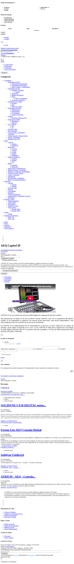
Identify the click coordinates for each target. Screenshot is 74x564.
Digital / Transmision (17, 114)
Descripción (7, 277)
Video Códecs (12, 207)
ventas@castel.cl (9, 546)
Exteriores (14, 165)
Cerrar (3, 32)
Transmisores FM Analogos (19, 84)
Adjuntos (7, 281)
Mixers (10, 163)
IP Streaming (11, 204)
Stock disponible (5, 255)
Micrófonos (11, 147)
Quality (6, 342)
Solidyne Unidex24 (12, 454)
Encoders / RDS (12, 129)
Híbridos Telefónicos (14, 157)
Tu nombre (62, 349)
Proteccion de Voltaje (14, 119)
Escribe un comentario (15, 250)
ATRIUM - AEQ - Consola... (18, 476)
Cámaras (14, 150)
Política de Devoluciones (11, 526)
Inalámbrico (15, 155)
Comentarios (8, 278)
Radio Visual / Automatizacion (16, 168)
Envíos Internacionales (10, 529)
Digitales (14, 160)
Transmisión (7, 80)
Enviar (3, 357)
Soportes (14, 184)
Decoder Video (16, 211)
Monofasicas (15, 121)
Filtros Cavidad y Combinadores (21, 87)
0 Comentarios (5, 250)
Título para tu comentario (8, 349)
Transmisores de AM (14, 88)
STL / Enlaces (12, 124)
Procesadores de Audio (14, 108)
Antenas (17, 92)
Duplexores (15, 93)
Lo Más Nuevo (8, 64)
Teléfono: (3, 548)
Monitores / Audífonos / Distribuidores (19, 171)
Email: (2, 546)
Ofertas (6, 212)
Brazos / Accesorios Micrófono (17, 180)
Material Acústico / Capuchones (17, 170)
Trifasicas (14, 123)
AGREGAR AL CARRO (7, 258)
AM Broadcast (16, 110)
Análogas (14, 144)
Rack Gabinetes (12, 131)
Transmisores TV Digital (15, 101)
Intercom (10, 189)
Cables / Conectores (13, 175)
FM (13, 126)
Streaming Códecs (13, 206)
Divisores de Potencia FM (19, 118)
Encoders (14, 103)
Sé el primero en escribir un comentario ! (12, 376)
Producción (15, 167)
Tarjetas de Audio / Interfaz (15, 173)
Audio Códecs (12, 202)
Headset (14, 154)
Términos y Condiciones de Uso (13, 514)
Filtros (13, 97)
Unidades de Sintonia (18, 90)
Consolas (10, 142)
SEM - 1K (11, 217)
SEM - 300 (11, 219)
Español (6, 39)
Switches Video (12, 188)
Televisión (7, 181)
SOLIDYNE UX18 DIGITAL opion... (23, 405)
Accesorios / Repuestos (18, 100)
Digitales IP (15, 145)
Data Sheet (7, 280)
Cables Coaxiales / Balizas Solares (18, 136)
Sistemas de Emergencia (11, 215)
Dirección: (4, 545)
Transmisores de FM (14, 82)
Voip (13, 162)
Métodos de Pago (9, 527)
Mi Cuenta (7, 536)
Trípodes (14, 186)
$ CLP (6, 45)
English (6, 37)
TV (13, 127)
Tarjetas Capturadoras (14, 194)
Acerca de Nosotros (10, 69)
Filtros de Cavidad (17, 106)
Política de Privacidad (10, 515)
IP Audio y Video (9, 199)
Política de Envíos (9, 524)
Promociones (8, 66)
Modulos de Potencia (18, 95)
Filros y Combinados (21, 98)
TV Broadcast (16, 113)
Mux (13, 105)
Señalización (11, 176)
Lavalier (14, 152)
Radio (6, 141)
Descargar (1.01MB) (7, 391)
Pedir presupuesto (10, 270)
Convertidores (12, 191)
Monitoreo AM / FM (14, 139)
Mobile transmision (13, 201)
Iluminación (11, 197)
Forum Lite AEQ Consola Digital (21, 430)
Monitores (11, 193)
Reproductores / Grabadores (16, 178)
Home (2, 61)
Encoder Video (16, 209)
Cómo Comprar (8, 537)
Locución (14, 149)
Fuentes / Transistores (14, 137)
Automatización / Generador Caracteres (19, 196)
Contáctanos (7, 68)
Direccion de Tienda (10, 517)
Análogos (14, 158)
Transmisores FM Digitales (19, 85)
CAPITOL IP (5, 388)
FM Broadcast (16, 111)
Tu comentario (38, 349)
